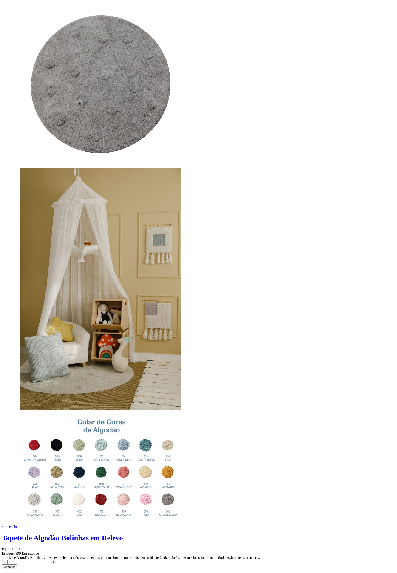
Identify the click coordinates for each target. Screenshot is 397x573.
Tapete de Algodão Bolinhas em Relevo (62, 538)
